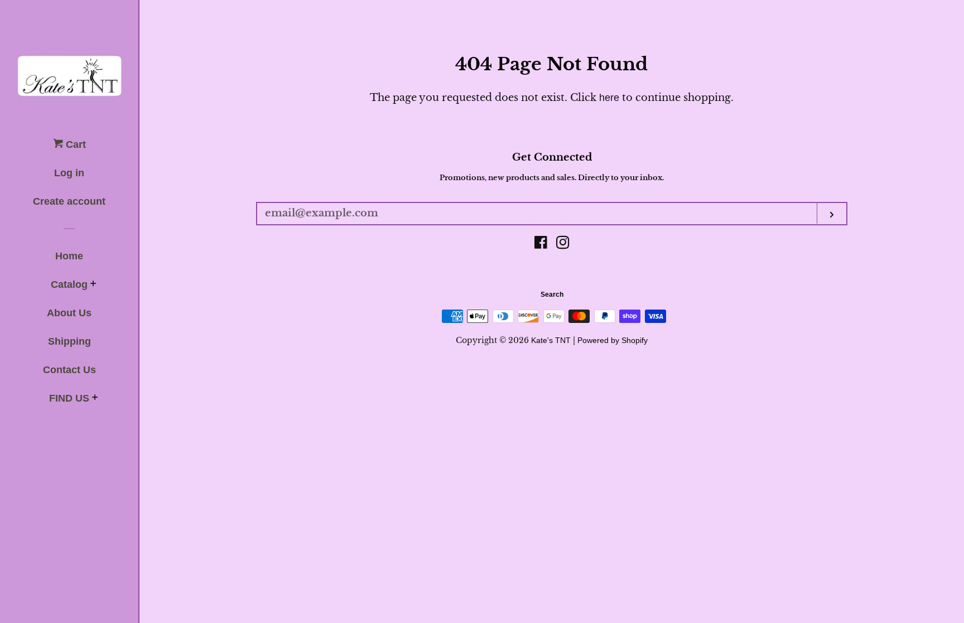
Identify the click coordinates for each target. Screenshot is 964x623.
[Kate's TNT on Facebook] (541, 244)
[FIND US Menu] (95, 399)
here (609, 97)
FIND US (69, 398)
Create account (69, 201)
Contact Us (69, 369)
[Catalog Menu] (93, 285)
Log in (69, 172)
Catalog (69, 284)
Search (552, 294)
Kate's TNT (551, 340)
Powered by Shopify (612, 340)
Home (69, 256)
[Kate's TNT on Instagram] (563, 244)
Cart (74, 144)
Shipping (69, 341)
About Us (69, 312)
